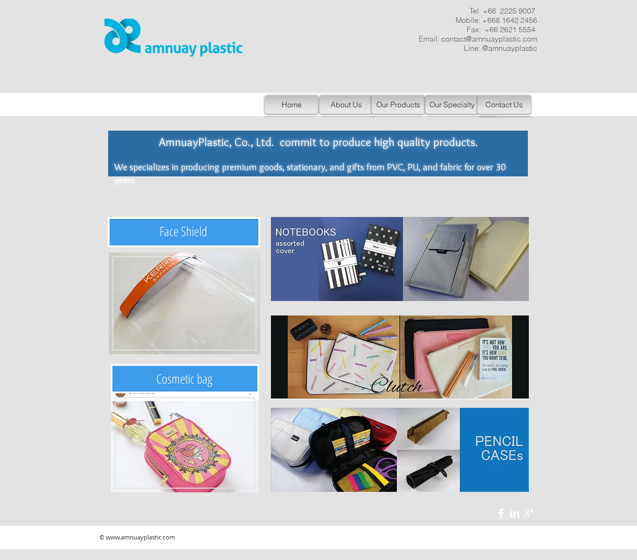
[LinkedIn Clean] (514, 513)
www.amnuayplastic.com (140, 537)
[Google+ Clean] (528, 513)
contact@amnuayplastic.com (489, 38)
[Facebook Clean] (500, 513)
